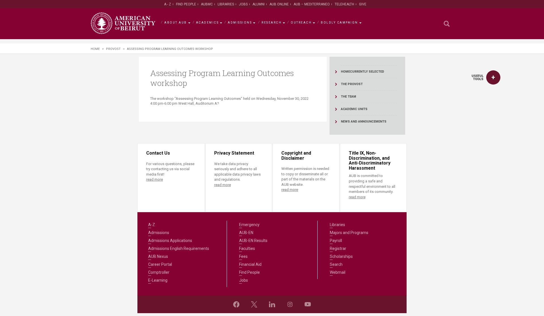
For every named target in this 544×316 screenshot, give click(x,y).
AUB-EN (246, 232)
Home (95, 49)
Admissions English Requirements (178, 248)
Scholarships (341, 256)
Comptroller (158, 272)
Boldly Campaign (339, 22)
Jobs (243, 4)
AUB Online (279, 4)
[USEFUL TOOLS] (493, 77)
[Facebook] (236, 304)
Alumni (258, 4)
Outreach (301, 22)
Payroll (336, 240)
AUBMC (207, 4)
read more (154, 179)
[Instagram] (290, 304)
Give (362, 4)
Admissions (240, 22)
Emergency (249, 224)
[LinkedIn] (272, 304)
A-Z (151, 224)
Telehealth (344, 4)
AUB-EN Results (253, 240)
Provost (113, 49)
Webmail (337, 272)
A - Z (167, 4)
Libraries (226, 4)
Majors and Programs (349, 232)
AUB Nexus (158, 256)
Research (272, 22)
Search (336, 264)
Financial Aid (250, 264)
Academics (207, 22)
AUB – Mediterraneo (312, 4)
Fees (243, 256)
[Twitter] (254, 304)
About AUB (175, 22)
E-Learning (157, 280)
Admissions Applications (170, 240)
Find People (186, 4)
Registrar (338, 248)
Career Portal (160, 264)
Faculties (247, 248)
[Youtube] (307, 304)
